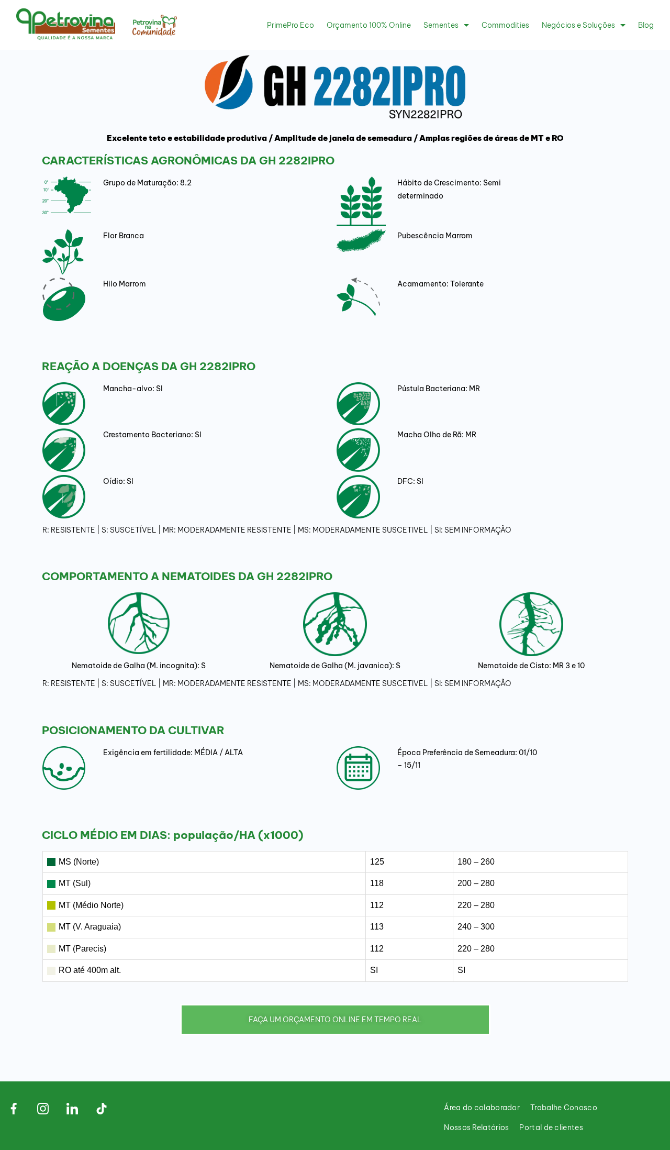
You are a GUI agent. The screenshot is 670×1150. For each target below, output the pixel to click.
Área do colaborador (482, 1107)
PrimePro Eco (290, 25)
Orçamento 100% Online (369, 25)
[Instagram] (43, 1108)
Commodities (505, 25)
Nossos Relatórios (476, 1127)
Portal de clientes (551, 1127)
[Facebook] (13, 1108)
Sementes (441, 25)
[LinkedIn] (72, 1108)
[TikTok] (101, 1108)
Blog (646, 25)
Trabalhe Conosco (563, 1107)
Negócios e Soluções (578, 25)
